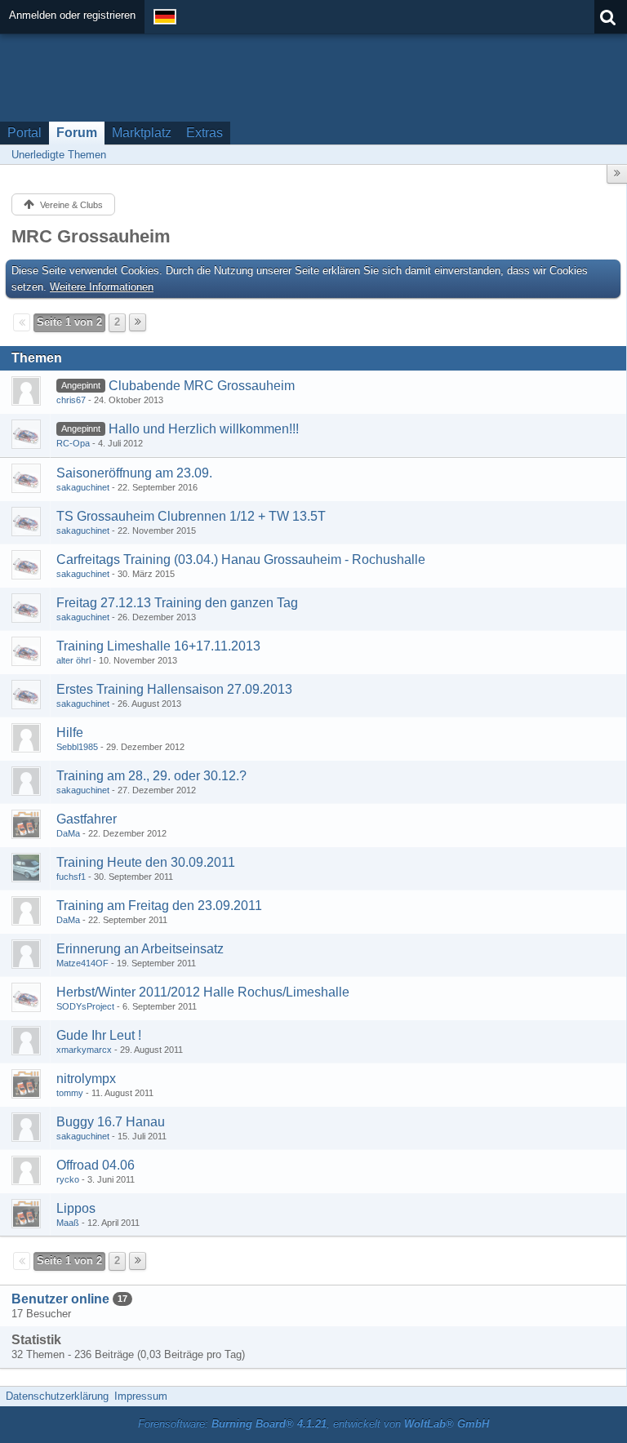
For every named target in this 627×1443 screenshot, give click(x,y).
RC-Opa (73, 443)
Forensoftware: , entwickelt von (313, 1424)
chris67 (71, 400)
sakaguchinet (82, 487)
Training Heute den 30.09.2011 (145, 862)
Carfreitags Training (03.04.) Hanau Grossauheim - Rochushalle (240, 559)
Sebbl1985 (77, 747)
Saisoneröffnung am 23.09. (134, 473)
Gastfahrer (86, 819)
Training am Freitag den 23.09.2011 (159, 905)
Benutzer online (60, 1299)
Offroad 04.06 (95, 1165)
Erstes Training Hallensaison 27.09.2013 (174, 689)
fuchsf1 (71, 876)
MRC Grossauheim (91, 236)
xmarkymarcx (84, 1049)
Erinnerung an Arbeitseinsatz (140, 949)
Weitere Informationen (101, 287)
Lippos (76, 1208)
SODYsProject (85, 1006)
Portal (24, 133)
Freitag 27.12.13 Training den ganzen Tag (177, 603)
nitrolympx (86, 1079)
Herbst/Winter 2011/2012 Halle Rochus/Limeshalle (202, 992)
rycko (67, 1179)
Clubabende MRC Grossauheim (202, 386)
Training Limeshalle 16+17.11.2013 (158, 646)
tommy (69, 1093)
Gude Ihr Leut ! (98, 1035)
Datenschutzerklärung (57, 1396)
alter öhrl (73, 660)
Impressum (140, 1396)
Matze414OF (82, 963)
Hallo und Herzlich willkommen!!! (204, 429)
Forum (76, 133)
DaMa (68, 833)
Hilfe (69, 732)
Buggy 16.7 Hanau (110, 1122)
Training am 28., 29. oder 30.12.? (151, 776)
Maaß (67, 1223)
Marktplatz (141, 133)
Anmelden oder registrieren (72, 15)
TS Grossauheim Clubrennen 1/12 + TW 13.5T (191, 516)
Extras (204, 133)
